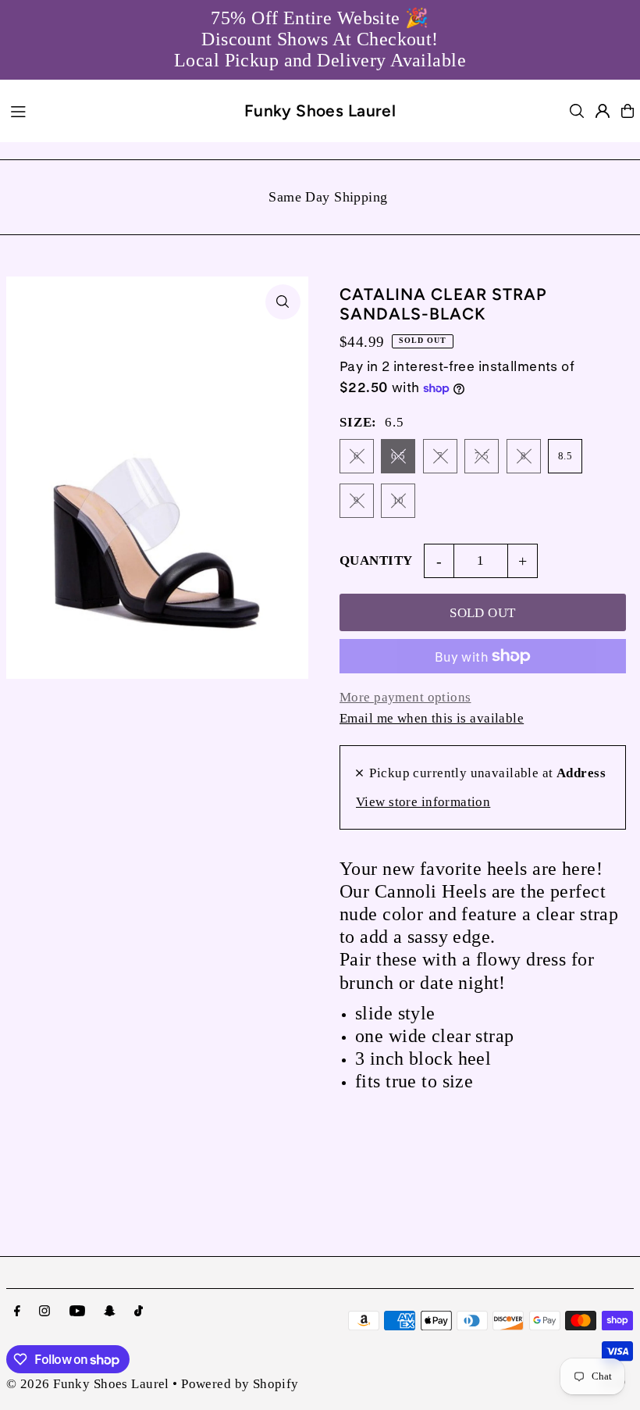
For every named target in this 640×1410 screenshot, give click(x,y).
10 (398, 500)
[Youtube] (77, 1312)
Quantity (376, 560)
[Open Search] (577, 111)
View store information (423, 801)
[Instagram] (44, 1312)
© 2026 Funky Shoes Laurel (87, 1383)
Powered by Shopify (240, 1383)
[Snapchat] (110, 1312)
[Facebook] (17, 1312)
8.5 (565, 456)
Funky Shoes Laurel (320, 110)
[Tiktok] (138, 1312)
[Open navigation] (117, 110)
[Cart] (627, 111)
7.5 (482, 456)
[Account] (603, 111)
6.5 (398, 456)
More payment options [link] (405, 697)
